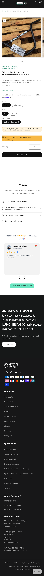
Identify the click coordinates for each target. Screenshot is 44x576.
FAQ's (6, 411)
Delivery (7, 431)
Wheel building (10, 416)
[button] (2, 2)
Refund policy (35, 563)
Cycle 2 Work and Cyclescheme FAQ (18, 474)
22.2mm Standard (11, 122)
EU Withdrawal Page (12, 509)
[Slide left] (17, 61)
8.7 (5, 114)
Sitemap (7, 488)
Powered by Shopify (22, 563)
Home (4, 11)
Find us (7, 426)
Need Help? (8, 402)
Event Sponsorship (11, 464)
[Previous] (19, 278)
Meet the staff (9, 421)
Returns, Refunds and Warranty (16, 469)
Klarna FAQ (8, 479)
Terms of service (22, 566)
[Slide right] (26, 61)
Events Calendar (10, 459)
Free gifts (8, 436)
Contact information (23, 569)
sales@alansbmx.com (12, 505)
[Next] (24, 278)
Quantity (5, 147)
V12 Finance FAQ (11, 483)
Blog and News (10, 449)
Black (6, 105)
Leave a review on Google (22, 286)
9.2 (13, 114)
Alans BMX (12, 563)
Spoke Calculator (11, 454)
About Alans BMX (11, 407)
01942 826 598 (10, 501)
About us (9, 344)
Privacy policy (10, 566)
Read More (6, 85)
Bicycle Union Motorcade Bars (18, 11)
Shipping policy (35, 566)
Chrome (17, 105)
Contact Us (8, 397)
